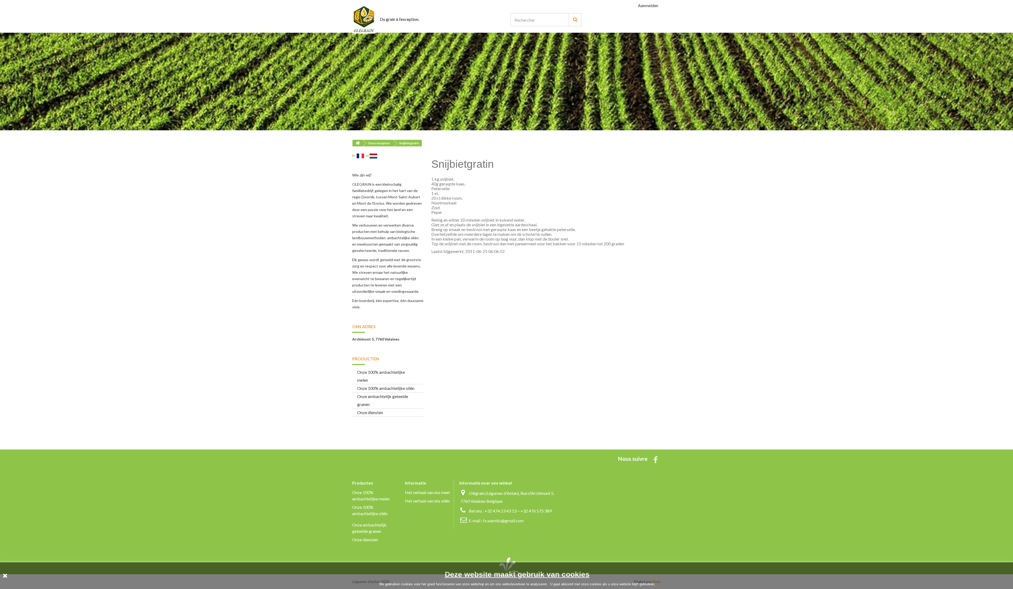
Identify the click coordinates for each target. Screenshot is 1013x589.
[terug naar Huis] (358, 143)
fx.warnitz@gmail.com (503, 520)
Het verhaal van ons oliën (427, 500)
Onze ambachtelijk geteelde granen (382, 400)
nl (368, 155)
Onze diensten (370, 412)
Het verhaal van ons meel (427, 492)
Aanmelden (648, 5)
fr (354, 155)
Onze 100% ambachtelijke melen (381, 376)
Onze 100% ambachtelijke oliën (385, 388)
